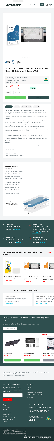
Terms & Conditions (7, 414)
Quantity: (7, 92)
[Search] (42, 4)
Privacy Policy (6, 416)
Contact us (5, 423)
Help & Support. (19, 242)
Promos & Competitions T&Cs (10, 417)
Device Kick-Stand (8, 353)
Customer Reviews (31, 391)
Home (4, 10)
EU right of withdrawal (8, 419)
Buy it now (38, 97)
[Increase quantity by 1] (19, 92)
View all (49, 252)
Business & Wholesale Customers (35, 394)
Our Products (30, 397)
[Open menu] (3, 4)
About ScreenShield (9, 303)
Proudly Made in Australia (41, 303)
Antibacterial (30, 396)
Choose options (32, 360)
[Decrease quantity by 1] (11, 92)
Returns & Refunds (7, 412)
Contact (31, 1)
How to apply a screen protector (34, 392)
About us (26, 1)
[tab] (9, 106)
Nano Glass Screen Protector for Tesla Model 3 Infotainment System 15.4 (12, 277)
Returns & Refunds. (36, 232)
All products (9, 10)
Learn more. (17, 229)
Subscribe (7, 399)
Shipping (5, 409)
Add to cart (15, 97)
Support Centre (6, 407)
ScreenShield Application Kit (30, 353)
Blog (28, 389)
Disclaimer (5, 421)
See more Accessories (10, 328)
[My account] (47, 5)
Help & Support (38, 1)
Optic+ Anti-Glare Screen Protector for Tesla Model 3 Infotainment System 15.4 (32, 278)
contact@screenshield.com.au (36, 417)
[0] (50, 5)
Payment (5, 411)
